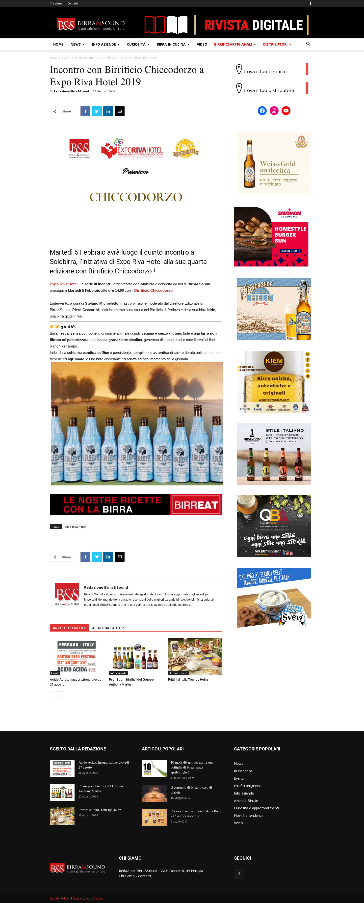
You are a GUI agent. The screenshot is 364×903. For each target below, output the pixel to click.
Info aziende (104, 44)
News (76, 44)
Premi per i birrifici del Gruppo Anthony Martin (100, 788)
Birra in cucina (171, 44)
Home (58, 44)
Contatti (72, 3)
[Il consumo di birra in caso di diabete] (154, 793)
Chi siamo (56, 3)
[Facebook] (310, 3)
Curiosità (136, 44)
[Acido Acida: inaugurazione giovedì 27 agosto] (77, 656)
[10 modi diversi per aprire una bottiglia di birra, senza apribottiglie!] (154, 768)
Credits (98, 898)
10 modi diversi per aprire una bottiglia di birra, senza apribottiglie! (192, 767)
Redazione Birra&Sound (71, 91)
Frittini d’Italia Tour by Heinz (188, 679)
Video (202, 44)
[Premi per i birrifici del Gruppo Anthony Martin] (136, 656)
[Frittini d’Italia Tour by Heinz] (195, 656)
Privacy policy (80, 898)
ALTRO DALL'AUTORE (109, 628)
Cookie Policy (59, 898)
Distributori (275, 44)
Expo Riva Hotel (75, 527)
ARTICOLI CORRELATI (69, 628)
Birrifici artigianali (233, 44)
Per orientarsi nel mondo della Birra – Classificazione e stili (196, 813)
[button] (308, 44)
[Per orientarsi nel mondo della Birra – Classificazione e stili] (154, 817)
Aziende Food (178, 673)
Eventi (66, 58)
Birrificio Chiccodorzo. (154, 290)
